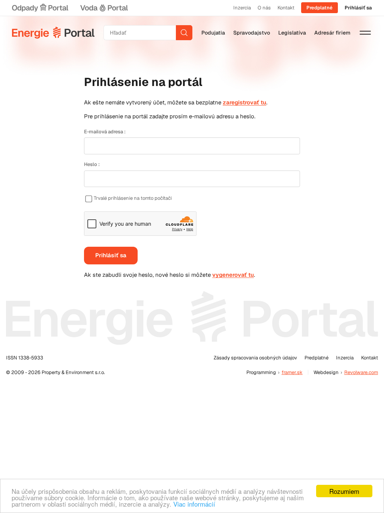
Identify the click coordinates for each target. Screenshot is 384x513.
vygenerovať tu (233, 274)
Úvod (53, 32)
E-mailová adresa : (105, 131)
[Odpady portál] (40, 8)
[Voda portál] (104, 8)
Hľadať (184, 32)
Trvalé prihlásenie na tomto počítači (133, 198)
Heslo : (92, 164)
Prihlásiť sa (358, 8)
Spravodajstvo (251, 32)
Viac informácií (194, 503)
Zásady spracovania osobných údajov (255, 358)
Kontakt (286, 8)
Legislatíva (292, 32)
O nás (264, 8)
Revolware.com (361, 372)
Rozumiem (344, 491)
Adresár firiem (332, 32)
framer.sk (292, 372)
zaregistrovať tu (244, 102)
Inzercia (242, 8)
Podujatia (213, 32)
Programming (261, 372)
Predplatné (319, 8)
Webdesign (326, 372)
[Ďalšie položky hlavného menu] (365, 33)
